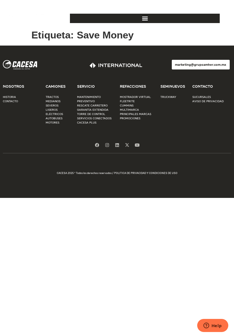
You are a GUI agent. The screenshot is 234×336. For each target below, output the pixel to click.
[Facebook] (97, 145)
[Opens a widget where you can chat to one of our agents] (212, 326)
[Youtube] (137, 145)
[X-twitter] (127, 145)
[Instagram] (107, 145)
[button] (145, 18)
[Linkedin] (117, 145)
